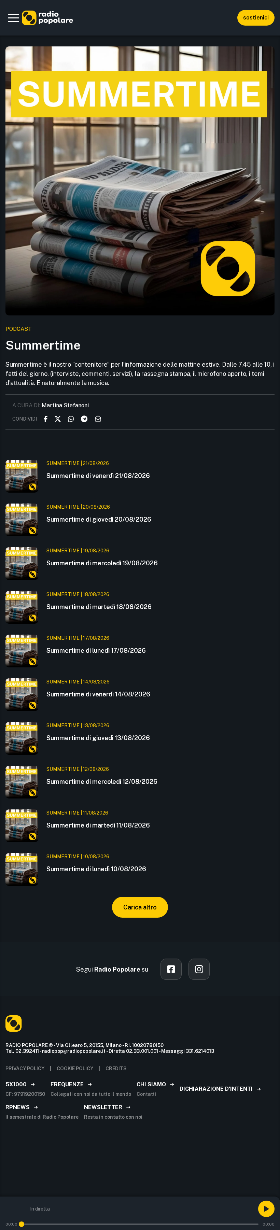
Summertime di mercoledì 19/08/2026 (102, 563)
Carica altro (140, 907)
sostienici (256, 17)
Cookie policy (75, 1068)
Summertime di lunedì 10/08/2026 (96, 869)
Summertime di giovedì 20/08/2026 (98, 519)
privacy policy (24, 1068)
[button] (13, 18)
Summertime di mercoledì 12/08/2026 (101, 781)
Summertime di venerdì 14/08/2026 (98, 694)
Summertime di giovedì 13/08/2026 (98, 737)
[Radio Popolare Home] (47, 17)
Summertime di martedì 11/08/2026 (98, 825)
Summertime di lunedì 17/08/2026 (96, 650)
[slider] (21, 1224)
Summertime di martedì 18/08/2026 (99, 606)
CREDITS (116, 1068)
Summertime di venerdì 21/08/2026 (98, 475)
